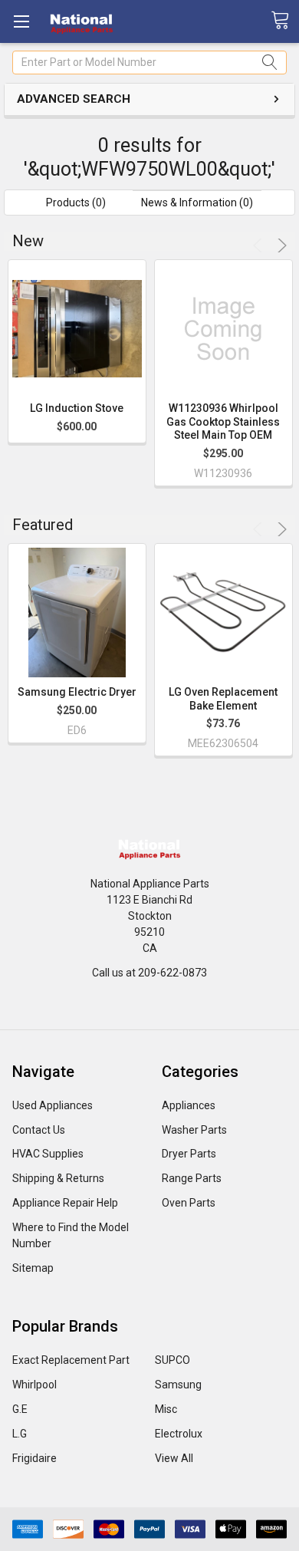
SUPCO (172, 1360)
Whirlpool (34, 1384)
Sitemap (33, 1268)
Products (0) (76, 202)
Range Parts (192, 1178)
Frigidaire (34, 1458)
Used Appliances (52, 1105)
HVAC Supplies (48, 1154)
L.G (19, 1434)
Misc (166, 1409)
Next (279, 245)
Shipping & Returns (58, 1178)
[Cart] (285, 20)
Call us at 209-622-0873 (149, 972)
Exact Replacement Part (71, 1360)
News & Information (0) (197, 202)
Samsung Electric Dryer (77, 692)
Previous (260, 245)
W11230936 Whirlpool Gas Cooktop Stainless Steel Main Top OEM (223, 421)
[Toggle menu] (21, 21)
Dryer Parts (189, 1154)
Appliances (188, 1105)
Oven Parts (188, 1203)
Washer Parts (194, 1130)
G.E (20, 1409)
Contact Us (38, 1130)
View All (174, 1458)
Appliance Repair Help (65, 1203)
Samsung (178, 1384)
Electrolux (178, 1434)
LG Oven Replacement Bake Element (223, 699)
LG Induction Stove (76, 408)
